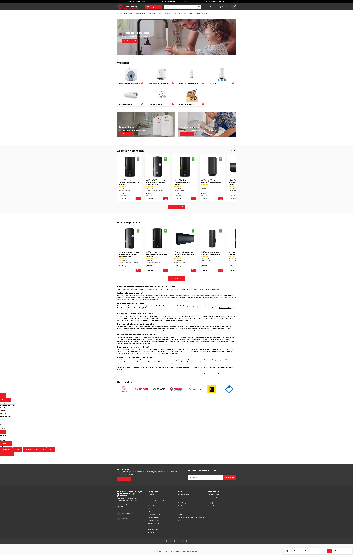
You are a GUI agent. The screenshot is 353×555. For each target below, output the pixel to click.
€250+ (51, 450)
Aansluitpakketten (5, 416)
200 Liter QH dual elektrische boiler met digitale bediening (211, 253)
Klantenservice (124, 479)
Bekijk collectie (175, 207)
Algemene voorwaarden (185, 497)
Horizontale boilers (155, 13)
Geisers (191, 13)
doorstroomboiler (195, 341)
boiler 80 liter (156, 318)
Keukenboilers (128, 13)
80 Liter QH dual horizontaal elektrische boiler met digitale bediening (184, 254)
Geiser (149, 526)
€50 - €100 (28, 450)
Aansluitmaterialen (202, 13)
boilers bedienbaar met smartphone (192, 337)
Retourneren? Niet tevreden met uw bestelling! (191, 518)
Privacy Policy (182, 503)
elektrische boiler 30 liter (208, 316)
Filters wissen (6, 454)
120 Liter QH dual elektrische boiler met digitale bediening (211, 181)
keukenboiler (129, 362)
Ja (329, 551)
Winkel (119, 13)
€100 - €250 (40, 450)
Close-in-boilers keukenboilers (156, 497)
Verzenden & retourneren (185, 509)
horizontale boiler (149, 327)
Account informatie (213, 494)
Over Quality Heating (184, 494)
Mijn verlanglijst (212, 500)
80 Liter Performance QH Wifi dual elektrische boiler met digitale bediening (156, 182)
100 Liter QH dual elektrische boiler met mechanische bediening (184, 182)
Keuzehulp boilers (153, 529)
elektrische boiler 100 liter (155, 362)
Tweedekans (151, 494)
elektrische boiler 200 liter (175, 318)
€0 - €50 (17, 450)
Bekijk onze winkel (141, 479)
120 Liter (2, 422)
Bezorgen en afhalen (154, 523)
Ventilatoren (151, 532)
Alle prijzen (6, 450)
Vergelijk (123, 198)
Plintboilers (3, 411)
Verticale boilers (141, 13)
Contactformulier (126, 513)
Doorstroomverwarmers (7, 425)
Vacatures (181, 520)
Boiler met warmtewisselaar (156, 512)
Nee (336, 551)
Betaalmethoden (183, 506)
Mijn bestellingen (213, 497)
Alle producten (212, 506)
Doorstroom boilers (179, 13)
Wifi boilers (167, 13)
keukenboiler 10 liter (225, 308)
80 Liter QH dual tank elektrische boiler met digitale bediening (129, 182)
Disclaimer (181, 500)
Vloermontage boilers (154, 506)
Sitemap (180, 515)
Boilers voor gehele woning (156, 500)
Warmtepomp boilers (154, 515)
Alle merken (6, 443)
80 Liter (2, 419)
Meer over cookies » (345, 551)
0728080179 (124, 519)
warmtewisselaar (224, 339)
